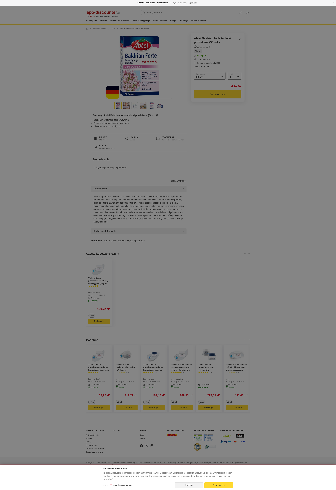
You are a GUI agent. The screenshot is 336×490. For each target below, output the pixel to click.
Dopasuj (189, 485)
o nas (105, 485)
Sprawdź (193, 3)
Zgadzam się (219, 485)
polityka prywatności (122, 485)
